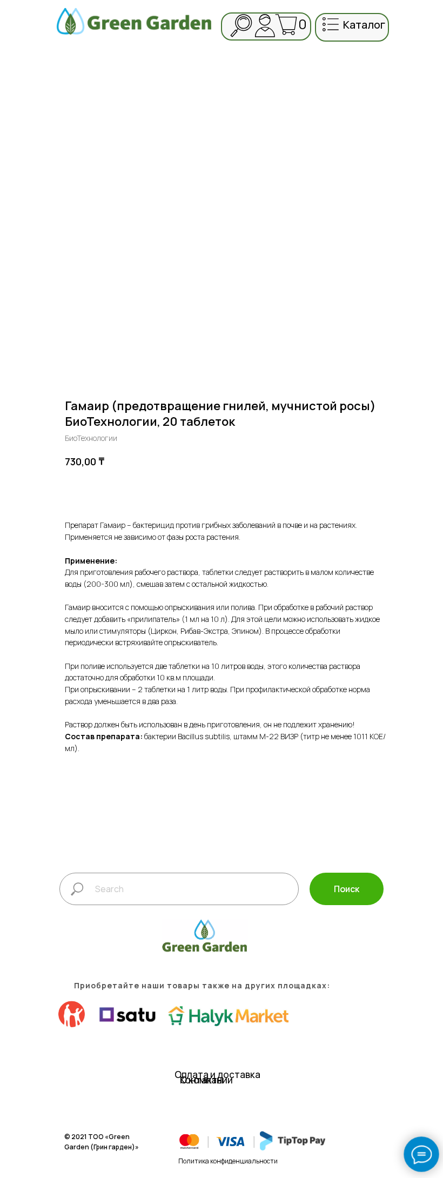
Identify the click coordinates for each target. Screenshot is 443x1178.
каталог (364, 24)
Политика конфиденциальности (228, 1161)
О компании (206, 1080)
